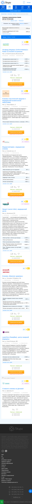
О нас (2, 477)
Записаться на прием (16, 84)
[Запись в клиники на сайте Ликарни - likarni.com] (6, 2)
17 (22, 381)
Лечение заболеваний (7, 463)
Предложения (5, 470)
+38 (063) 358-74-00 (17, 494)
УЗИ (2, 458)
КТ (2, 456)
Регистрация (8, 478)
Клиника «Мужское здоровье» (12, 276)
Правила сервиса (5, 461)
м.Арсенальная (19, 55)
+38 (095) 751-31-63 (17, 492)
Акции (22, 8)
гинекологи (21, 23)
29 (24, 329)
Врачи (16, 8)
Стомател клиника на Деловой (12, 388)
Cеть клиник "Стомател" (9, 378)
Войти (3, 478)
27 (22, 139)
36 (22, 91)
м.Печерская (5, 55)
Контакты (3, 473)
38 (22, 201)
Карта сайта (4, 468)
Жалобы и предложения (7, 475)
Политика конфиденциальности (9, 482)
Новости (3, 465)
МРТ (2, 454)
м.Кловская (12, 55)
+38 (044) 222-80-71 (17, 487)
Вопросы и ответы (6, 480)
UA (24, 1)
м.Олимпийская (24, 106)
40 (24, 268)
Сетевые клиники (5, 472)
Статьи (3, 466)
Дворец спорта (14, 20)
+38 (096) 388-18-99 (17, 489)
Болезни (28, 8)
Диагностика (3, 8)
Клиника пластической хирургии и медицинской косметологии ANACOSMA (14, 100)
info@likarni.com (16, 497)
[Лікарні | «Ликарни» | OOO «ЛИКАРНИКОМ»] (16, 428)
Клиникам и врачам (6, 459)
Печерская (21, 20)
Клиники (9, 8)
